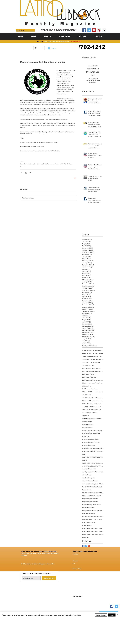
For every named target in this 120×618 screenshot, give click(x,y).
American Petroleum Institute (90, 442)
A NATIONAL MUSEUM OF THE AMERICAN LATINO (92, 406)
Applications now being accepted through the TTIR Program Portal (92, 448)
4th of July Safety (87, 395)
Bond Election (86, 522)
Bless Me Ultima (87, 519)
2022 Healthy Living (88, 374)
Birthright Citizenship (88, 513)
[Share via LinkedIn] (30, 173)
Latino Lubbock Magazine (28, 164)
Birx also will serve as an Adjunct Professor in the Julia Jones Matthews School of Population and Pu (92, 516)
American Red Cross (88, 445)
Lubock (79, 604)
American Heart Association (90, 439)
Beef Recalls (97, 504)
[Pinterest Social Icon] (99, 30)
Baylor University (87, 504)
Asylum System (86, 475)
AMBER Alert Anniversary (90, 409)
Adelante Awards (87, 421)
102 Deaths (85, 362)
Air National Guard (87, 424)
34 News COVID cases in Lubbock (92, 392)
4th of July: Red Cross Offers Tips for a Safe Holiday (92, 398)
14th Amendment (95, 362)
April (83, 454)
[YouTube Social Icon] (94, 30)
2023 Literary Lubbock (89, 377)
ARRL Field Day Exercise (89, 412)
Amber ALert (86, 436)
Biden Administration (88, 507)
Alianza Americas (87, 427)
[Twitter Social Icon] (89, 30)
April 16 (84, 460)
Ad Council (85, 415)
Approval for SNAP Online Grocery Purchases (92, 451)
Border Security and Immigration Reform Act (92, 534)
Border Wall (85, 537)
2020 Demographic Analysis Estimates (92, 371)
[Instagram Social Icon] (104, 30)
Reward (22, 167)
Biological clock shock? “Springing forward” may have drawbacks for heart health (92, 510)
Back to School (86, 490)
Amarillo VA (96, 433)
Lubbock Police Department (45, 164)
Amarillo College (87, 433)
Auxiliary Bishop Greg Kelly (90, 484)
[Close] (118, 614)
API (100, 409)
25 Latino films (86, 386)
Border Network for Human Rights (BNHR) (92, 531)
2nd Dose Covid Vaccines (89, 389)
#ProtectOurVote (98, 353)
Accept (112, 615)
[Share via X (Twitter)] (26, 173)
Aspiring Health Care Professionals (92, 472)
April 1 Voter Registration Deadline (92, 457)
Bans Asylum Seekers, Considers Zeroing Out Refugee (92, 495)
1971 (93, 365)
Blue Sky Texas (97, 519)
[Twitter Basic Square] (86, 546)
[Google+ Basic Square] (89, 546)
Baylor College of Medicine (90, 498)
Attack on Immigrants (88, 478)
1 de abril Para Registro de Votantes (92, 356)
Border (94, 522)
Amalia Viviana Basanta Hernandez (92, 430)
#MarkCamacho (87, 353)
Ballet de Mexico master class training (92, 492)
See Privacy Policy (75, 615)
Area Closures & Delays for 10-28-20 (92, 466)
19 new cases (86, 365)
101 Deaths (99, 359)
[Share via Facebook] (21, 173)
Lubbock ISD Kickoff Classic (64, 164)
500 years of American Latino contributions (92, 401)
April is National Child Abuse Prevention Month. (92, 463)
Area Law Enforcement (89, 469)
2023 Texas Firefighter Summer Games (92, 380)
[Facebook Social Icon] (84, 30)
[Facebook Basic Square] (83, 546)
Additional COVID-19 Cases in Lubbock (92, 418)
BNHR (101, 484)
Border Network (87, 525)
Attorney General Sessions (90, 481)
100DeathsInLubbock (88, 359)
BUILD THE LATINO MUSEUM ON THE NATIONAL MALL (92, 487)
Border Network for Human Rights (92, 528)
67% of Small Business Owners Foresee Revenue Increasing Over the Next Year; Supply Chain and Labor (92, 403)
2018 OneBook (86, 368)
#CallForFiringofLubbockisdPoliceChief (92, 350)
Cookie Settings (101, 615)
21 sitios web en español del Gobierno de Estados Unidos (92, 383)
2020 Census (96, 368)
